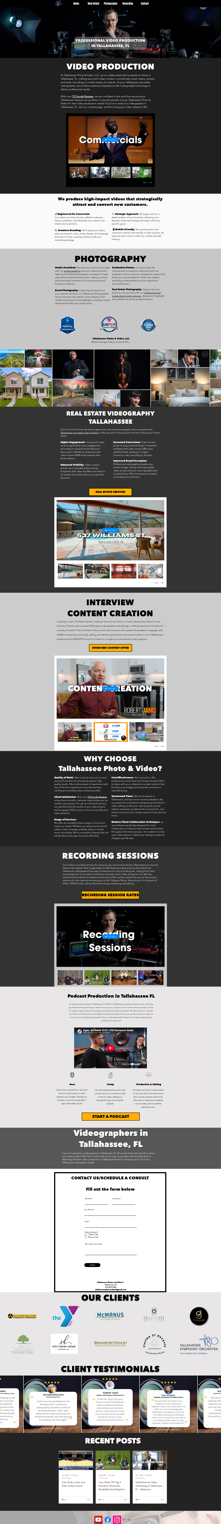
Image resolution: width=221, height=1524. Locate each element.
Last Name (116, 1198)
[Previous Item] (4, 1404)
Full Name (88, 1198)
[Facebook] (108, 1520)
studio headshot (72, 271)
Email (87, 1221)
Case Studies (66, 1478)
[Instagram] (117, 1520)
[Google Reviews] (126, 1520)
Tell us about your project (93, 1244)
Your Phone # (89, 1209)
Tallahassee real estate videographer (79, 432)
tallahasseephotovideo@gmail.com (110, 1289)
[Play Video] (79, 172)
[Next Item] (217, 378)
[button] (127, 3)
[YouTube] (98, 1520)
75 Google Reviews (82, 96)
